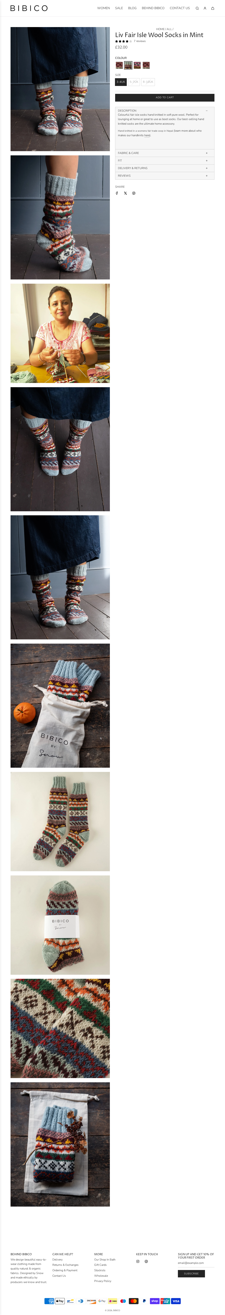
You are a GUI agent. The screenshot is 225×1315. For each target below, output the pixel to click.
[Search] (197, 8)
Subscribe (191, 1273)
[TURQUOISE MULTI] (146, 65)
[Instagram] (138, 1261)
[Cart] (213, 8)
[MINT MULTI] (128, 65)
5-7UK (134, 82)
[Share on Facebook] (117, 194)
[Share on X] (125, 194)
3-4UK (121, 82)
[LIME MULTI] (137, 65)
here (147, 135)
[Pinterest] (146, 1261)
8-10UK (148, 82)
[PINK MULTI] (119, 65)
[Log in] (205, 8)
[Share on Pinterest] (134, 194)
